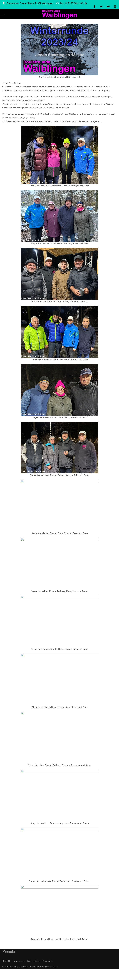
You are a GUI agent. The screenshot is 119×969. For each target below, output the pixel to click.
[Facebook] (94, 6)
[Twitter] (101, 6)
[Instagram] (115, 6)
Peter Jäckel (52, 966)
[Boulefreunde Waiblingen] (59, 14)
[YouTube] (108, 6)
